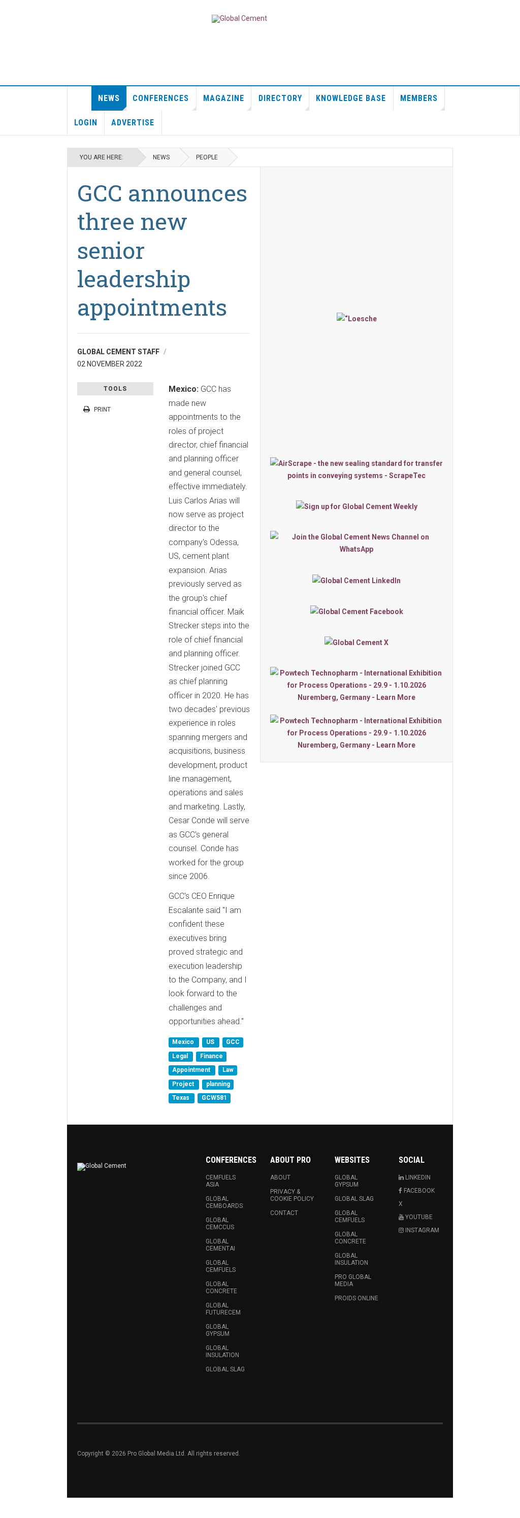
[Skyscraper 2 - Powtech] (356, 733)
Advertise (132, 122)
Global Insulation (222, 1351)
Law (228, 1070)
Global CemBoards (224, 1202)
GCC (233, 1042)
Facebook (418, 1190)
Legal (180, 1056)
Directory (280, 98)
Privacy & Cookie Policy (292, 1195)
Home (80, 98)
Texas (181, 1097)
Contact (284, 1213)
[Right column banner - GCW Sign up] (356, 506)
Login (86, 122)
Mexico (184, 1042)
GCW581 (214, 1097)
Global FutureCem (223, 1309)
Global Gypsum (218, 1330)
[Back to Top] (10, 1508)
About (280, 1177)
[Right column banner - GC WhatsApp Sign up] (356, 543)
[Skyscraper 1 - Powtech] (356, 685)
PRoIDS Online (356, 1298)
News (109, 98)
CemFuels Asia (221, 1181)
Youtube (418, 1217)
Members (419, 98)
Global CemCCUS (220, 1224)
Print (102, 409)
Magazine (223, 98)
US (211, 1042)
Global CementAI (220, 1245)
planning (218, 1084)
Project (184, 1084)
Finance (211, 1056)
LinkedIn (417, 1177)
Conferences (161, 98)
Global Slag (225, 1369)
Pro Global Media (353, 1280)
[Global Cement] (239, 19)
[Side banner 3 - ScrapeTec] (356, 469)
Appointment (192, 1070)
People (207, 157)
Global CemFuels (221, 1266)
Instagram (421, 1230)
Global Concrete (221, 1287)
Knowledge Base (351, 98)
